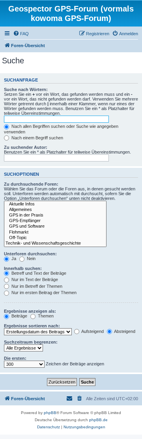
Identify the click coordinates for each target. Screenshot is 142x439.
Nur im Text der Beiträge (34, 279)
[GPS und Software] (55, 226)
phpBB (50, 412)
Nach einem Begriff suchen (36, 137)
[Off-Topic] (55, 238)
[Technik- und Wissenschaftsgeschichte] (55, 243)
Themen (45, 316)
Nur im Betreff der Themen (36, 286)
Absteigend (124, 331)
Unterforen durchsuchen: (30, 253)
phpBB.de (98, 420)
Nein (31, 258)
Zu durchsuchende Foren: (31, 184)
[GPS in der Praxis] (55, 215)
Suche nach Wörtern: (26, 89)
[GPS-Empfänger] (55, 221)
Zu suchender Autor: (25, 147)
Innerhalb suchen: (23, 268)
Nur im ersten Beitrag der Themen (43, 292)
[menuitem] (21, 33)
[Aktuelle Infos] (55, 204)
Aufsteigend (92, 331)
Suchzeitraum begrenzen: (31, 342)
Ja (13, 258)
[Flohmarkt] (55, 232)
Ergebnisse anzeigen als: (30, 311)
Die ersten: (15, 358)
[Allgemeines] (55, 210)
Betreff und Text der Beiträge (38, 273)
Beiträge (18, 316)
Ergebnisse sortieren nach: (32, 325)
